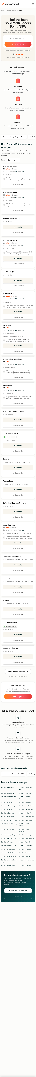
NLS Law (6, 600)
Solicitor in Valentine (25, 842)
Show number (19, 184)
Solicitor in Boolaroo (7, 787)
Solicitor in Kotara (24, 856)
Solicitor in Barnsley (25, 835)
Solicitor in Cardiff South (26, 806)
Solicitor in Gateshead (8, 849)
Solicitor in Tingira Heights (9, 835)
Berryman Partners (10, 433)
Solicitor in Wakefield (25, 853)
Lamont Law (7, 325)
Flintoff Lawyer (8, 272)
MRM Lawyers (8, 385)
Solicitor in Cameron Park (8, 856)
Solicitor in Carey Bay (25, 865)
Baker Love (7, 459)
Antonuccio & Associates (12, 359)
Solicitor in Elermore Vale (8, 838)
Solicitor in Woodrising (8, 806)
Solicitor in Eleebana (7, 813)
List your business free (19, 890)
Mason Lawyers (9, 525)
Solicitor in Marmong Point (25, 797)
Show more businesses (17, 671)
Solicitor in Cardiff (6, 809)
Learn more (18, 897)
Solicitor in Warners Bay (8, 796)
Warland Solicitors (10, 166)
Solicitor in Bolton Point (26, 813)
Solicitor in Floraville (25, 849)
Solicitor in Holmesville (8, 865)
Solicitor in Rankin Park (8, 853)
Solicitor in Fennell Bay (26, 809)
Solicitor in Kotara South (26, 838)
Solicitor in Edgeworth (25, 820)
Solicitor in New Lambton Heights (8, 861)
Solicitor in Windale (7, 842)
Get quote (18, 227)
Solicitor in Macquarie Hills (25, 788)
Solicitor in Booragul (25, 793)
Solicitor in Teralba (6, 802)
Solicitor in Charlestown (26, 845)
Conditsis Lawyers (10, 622)
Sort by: (3, 160)
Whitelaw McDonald (10, 192)
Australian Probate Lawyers (13, 411)
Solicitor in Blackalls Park (8, 845)
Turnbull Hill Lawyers (10, 240)
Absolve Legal (8, 481)
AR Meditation (8, 294)
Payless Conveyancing (11, 218)
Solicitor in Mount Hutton (9, 820)
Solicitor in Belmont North (26, 860)
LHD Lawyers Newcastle (12, 556)
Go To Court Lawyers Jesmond (14, 503)
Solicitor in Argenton (25, 802)
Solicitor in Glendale (7, 816)
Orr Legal (6, 578)
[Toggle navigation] (33, 4)
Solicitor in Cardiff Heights (24, 830)
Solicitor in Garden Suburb (24, 825)
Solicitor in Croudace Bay (9, 824)
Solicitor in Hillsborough (26, 816)
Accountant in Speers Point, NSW (13, 774)
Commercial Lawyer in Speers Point (14, 137)
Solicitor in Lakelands (7, 793)
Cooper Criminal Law (10, 648)
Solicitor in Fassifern (7, 829)
